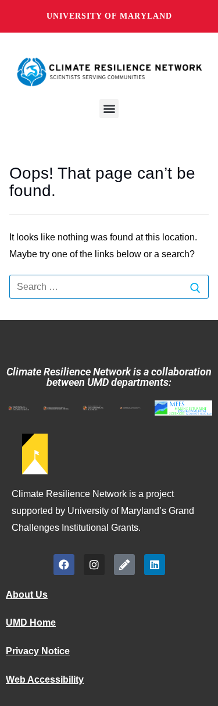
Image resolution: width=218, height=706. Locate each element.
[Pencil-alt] (124, 564)
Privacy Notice (38, 651)
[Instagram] (94, 564)
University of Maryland (109, 16)
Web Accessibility (45, 679)
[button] (109, 108)
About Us (27, 594)
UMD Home (31, 622)
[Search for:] (109, 287)
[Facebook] (63, 564)
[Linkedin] (154, 564)
